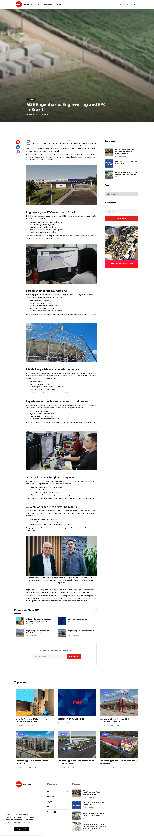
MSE (39, 4)
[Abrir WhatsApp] (149, 832)
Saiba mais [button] (28, 823)
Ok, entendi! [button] (21, 829)
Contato (59, 4)
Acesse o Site (124, 4)
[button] (48, 4)
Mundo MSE (30, 99)
